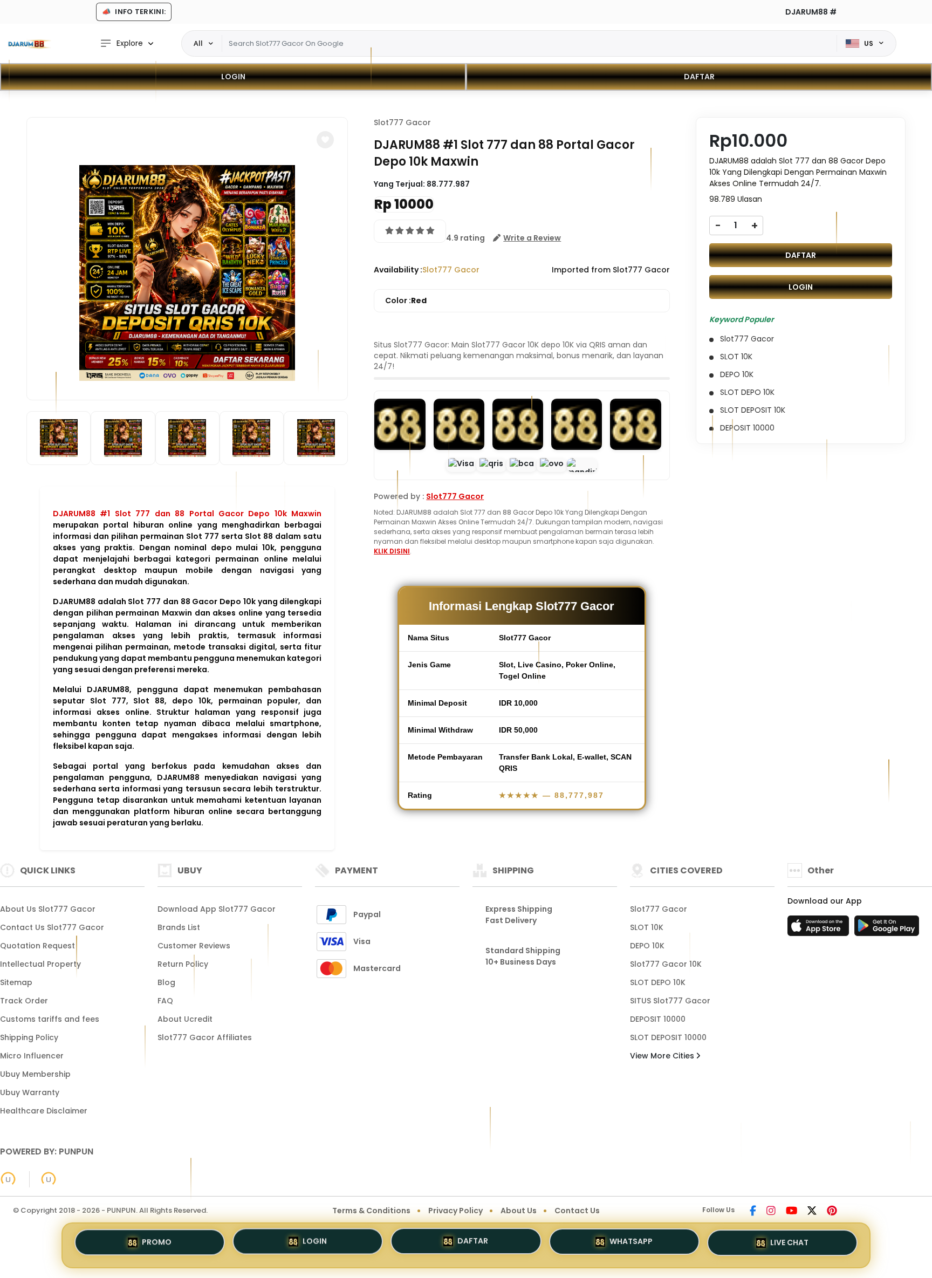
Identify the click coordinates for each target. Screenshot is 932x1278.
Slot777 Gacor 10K (666, 964)
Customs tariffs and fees (49, 1019)
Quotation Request (37, 945)
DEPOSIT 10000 (658, 1019)
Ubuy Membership (35, 1074)
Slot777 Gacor (402, 122)
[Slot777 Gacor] (29, 43)
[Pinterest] (832, 1211)
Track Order (24, 1000)
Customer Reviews (193, 945)
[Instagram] (771, 1211)
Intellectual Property (40, 964)
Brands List (178, 927)
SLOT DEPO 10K (658, 982)
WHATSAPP (631, 1244)
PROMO (157, 1244)
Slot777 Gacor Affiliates (204, 1037)
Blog (166, 982)
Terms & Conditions (371, 1210)
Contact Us (577, 1210)
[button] (325, 139)
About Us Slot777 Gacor (47, 909)
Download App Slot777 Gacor (216, 909)
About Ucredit (185, 1019)
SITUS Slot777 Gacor (670, 1000)
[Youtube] (791, 1211)
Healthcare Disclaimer (43, 1110)
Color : (406, 300)
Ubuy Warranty (29, 1092)
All (198, 43)
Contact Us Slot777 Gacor (52, 927)
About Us (519, 1210)
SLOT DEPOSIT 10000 (668, 1037)
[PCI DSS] (8, 1179)
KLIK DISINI (392, 551)
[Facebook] (752, 1211)
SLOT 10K (646, 927)
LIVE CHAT (789, 1242)
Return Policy (182, 964)
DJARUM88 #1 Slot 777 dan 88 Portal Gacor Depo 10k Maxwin (187, 513)
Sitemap (16, 982)
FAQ (165, 1000)
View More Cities (663, 1055)
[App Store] (819, 928)
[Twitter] (812, 1211)
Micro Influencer (32, 1055)
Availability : (398, 269)
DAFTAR (699, 76)
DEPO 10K (647, 945)
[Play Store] (886, 928)
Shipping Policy (29, 1037)
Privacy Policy (455, 1210)
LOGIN (233, 76)
